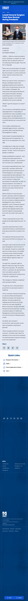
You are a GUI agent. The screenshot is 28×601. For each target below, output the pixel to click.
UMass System (18, 528)
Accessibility (11, 530)
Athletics (17, 468)
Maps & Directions (5, 528)
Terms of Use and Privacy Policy (8, 524)
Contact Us (4, 523)
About (4, 466)
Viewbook (5, 464)
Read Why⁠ (13, 3)
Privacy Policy (5, 530)
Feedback (16, 530)
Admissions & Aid (20, 464)
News (8, 12)
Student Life (18, 466)
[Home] (5, 8)
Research (5, 470)
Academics (5, 468)
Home (3, 12)
